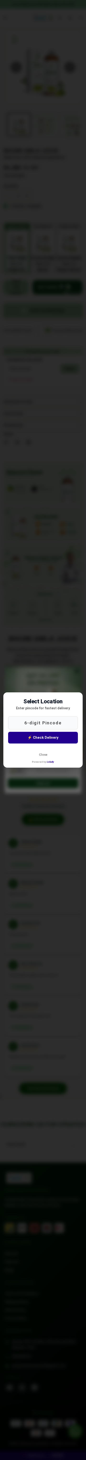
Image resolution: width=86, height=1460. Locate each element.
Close (43, 754)
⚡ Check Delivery (43, 737)
